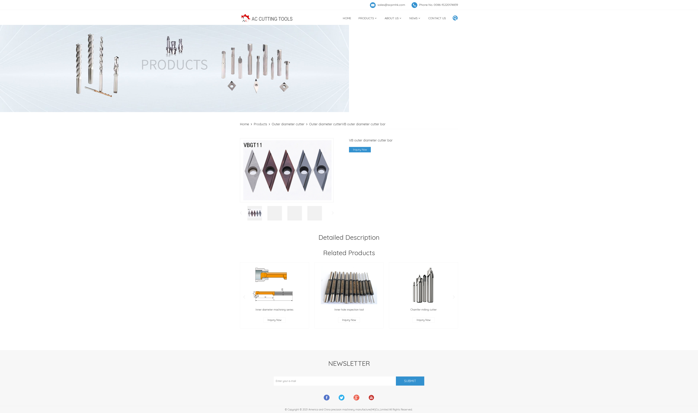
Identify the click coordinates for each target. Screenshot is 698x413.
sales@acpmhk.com (391, 5)
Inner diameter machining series (274, 309)
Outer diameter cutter (288, 124)
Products (260, 124)
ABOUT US (392, 18)
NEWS (413, 18)
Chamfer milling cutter (423, 309)
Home (244, 124)
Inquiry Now (360, 149)
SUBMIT (410, 381)
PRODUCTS (366, 18)
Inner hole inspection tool (349, 309)
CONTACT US (437, 18)
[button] (244, 297)
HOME (347, 18)
